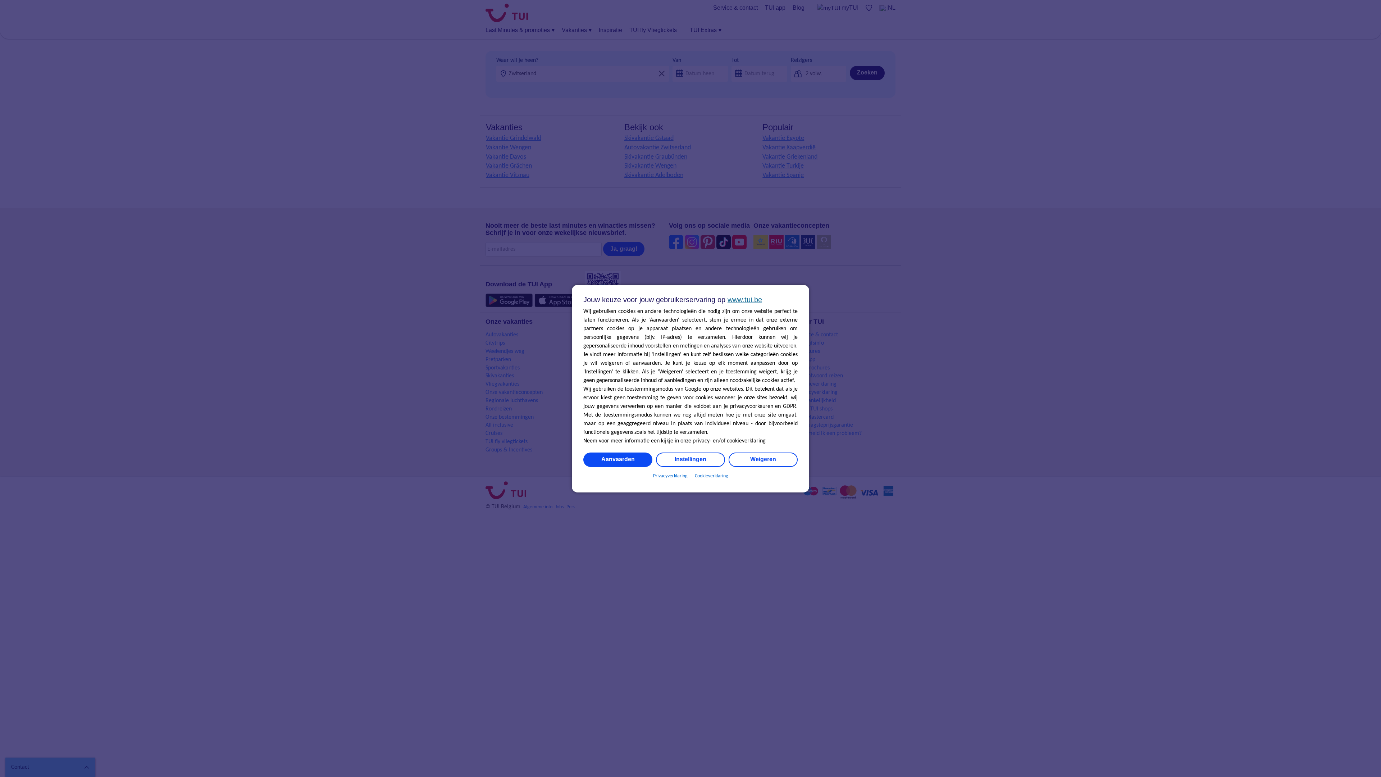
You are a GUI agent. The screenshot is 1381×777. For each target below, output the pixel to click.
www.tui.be (745, 300)
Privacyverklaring (670, 476)
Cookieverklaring (711, 476)
